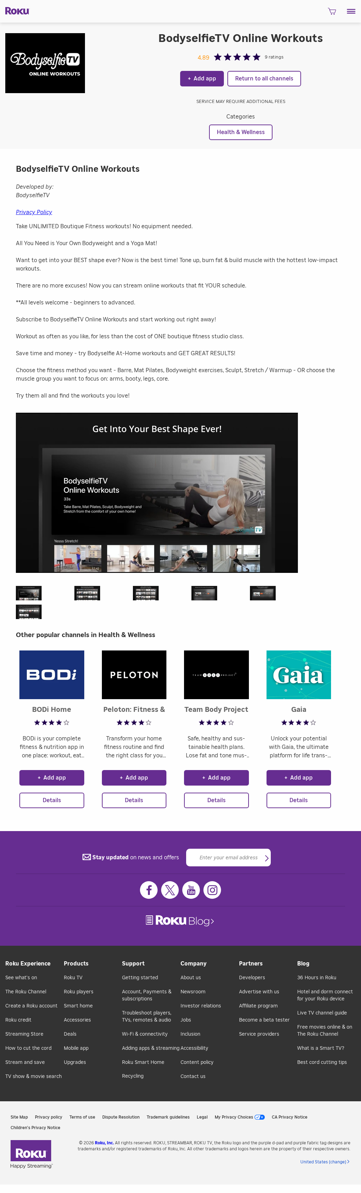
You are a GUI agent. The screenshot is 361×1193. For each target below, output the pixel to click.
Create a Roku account (31, 1006)
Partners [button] (251, 964)
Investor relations (200, 1006)
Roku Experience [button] (27, 964)
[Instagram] (212, 890)
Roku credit (18, 1020)
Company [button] (193, 964)
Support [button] (133, 964)
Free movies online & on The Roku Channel (324, 1031)
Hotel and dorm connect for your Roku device (325, 995)
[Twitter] (170, 890)
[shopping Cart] (332, 13)
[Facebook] (149, 890)
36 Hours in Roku (316, 977)
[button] (351, 11)
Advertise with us (259, 991)
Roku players (78, 991)
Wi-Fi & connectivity (145, 1034)
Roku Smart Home (143, 1062)
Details (52, 800)
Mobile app (76, 1048)
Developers (252, 977)
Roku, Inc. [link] (104, 1143)
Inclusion (190, 1034)
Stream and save (25, 1062)
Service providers (259, 1034)
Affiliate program (258, 1006)
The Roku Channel (25, 991)
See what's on (21, 977)
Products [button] (76, 964)
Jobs (185, 1020)
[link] (180, 921)
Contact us (193, 1076)
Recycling (132, 1076)
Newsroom (193, 991)
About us (190, 977)
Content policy (197, 1062)
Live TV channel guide (322, 1013)
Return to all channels (264, 78)
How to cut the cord (28, 1048)
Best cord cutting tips (322, 1062)
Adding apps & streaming (150, 1048)
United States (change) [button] (323, 1162)
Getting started (140, 977)
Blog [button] (303, 964)
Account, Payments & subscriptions (146, 995)
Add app (202, 78)
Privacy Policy (34, 212)
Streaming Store (24, 1034)
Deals (70, 1034)
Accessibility (194, 1048)
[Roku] (15, 10)
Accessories (77, 1020)
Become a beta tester (264, 1020)
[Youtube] (191, 890)
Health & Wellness (241, 132)
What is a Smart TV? (320, 1048)
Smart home (78, 1006)
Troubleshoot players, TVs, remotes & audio (146, 1017)
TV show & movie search (33, 1076)
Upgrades (75, 1062)
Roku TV (73, 977)
